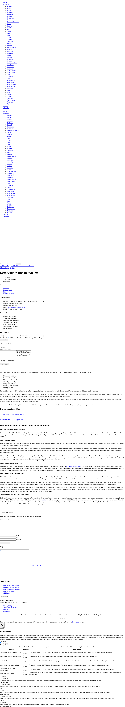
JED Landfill (7, 593)
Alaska (9, 8)
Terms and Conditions (10, 608)
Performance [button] (4, 683)
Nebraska (10, 59)
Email (17, 537)
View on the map (36, 565)
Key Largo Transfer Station (11, 585)
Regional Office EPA (18, 415)
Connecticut (10, 18)
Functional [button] (3, 677)
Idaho (8, 30)
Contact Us (6, 612)
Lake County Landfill (9, 591)
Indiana (9, 34)
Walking (39, 338)
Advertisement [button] (4, 694)
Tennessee (10, 88)
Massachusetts (11, 47)
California (10, 14)
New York (10, 69)
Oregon (9, 78)
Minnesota (10, 51)
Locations (6, 4)
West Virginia (11, 100)
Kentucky (9, 39)
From (1, 336)
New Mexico (10, 67)
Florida (9, 24)
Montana (9, 57)
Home (5, 2)
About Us (6, 108)
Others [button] (2, 700)
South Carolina (11, 84)
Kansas (9, 37)
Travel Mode (3, 338)
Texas (8, 90)
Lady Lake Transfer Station (11, 589)
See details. (75, 622)
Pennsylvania (11, 80)
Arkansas (9, 12)
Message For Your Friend (7, 361)
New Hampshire (12, 63)
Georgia (9, 26)
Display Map (11, 268)
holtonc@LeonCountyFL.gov (16, 307)
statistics (43, 500)
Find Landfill (6, 415)
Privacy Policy (7, 606)
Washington (10, 98)
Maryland (9, 45)
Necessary (5, 643)
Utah (8, 92)
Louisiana (10, 41)
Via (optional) (23, 336)
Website (18, 539)
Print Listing (3, 268)
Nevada (9, 61)
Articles (5, 106)
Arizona (9, 10)
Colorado (9, 16)
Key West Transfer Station (11, 587)
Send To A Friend (8, 294)
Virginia (9, 96)
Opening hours (7, 290)
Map (4, 292)
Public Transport (29, 338)
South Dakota (11, 86)
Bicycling (19, 338)
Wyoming (9, 104)
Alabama (9, 6)
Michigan (9, 49)
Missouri (9, 55)
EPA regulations (18, 420)
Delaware (10, 20)
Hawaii (9, 28)
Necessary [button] (3, 641)
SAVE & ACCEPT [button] (5, 706)
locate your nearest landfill (74, 466)
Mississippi (10, 53)
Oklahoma (10, 77)
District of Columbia (13, 22)
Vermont (9, 94)
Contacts (6, 288)
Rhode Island (11, 82)
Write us (5, 610)
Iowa (8, 36)
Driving (12, 338)
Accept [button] (82, 622)
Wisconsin (10, 102)
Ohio (8, 75)
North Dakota (11, 73)
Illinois (9, 32)
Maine (9, 43)
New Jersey (10, 65)
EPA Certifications (5, 420)
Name (17, 535)
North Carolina (11, 71)
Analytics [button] (3, 688)
